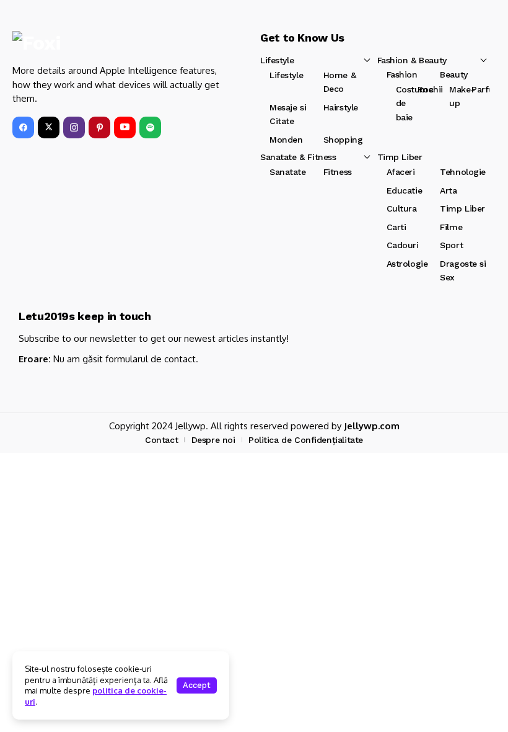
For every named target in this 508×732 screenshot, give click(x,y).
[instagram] (74, 127)
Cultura (402, 208)
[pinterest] (99, 127)
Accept (197, 685)
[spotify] (150, 127)
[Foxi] (54, 43)
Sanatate (287, 172)
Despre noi (213, 440)
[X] (48, 127)
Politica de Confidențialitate (305, 440)
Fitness (337, 172)
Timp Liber (400, 157)
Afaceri (401, 172)
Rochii (430, 89)
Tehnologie (463, 172)
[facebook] (23, 127)
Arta (448, 190)
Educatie (405, 190)
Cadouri (403, 245)
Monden (285, 140)
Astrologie (407, 264)
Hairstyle (340, 107)
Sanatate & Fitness (298, 157)
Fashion (402, 74)
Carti (396, 227)
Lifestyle (277, 60)
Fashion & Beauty (412, 60)
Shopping (343, 140)
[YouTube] (125, 127)
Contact (161, 440)
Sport (451, 245)
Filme (451, 227)
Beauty (453, 74)
